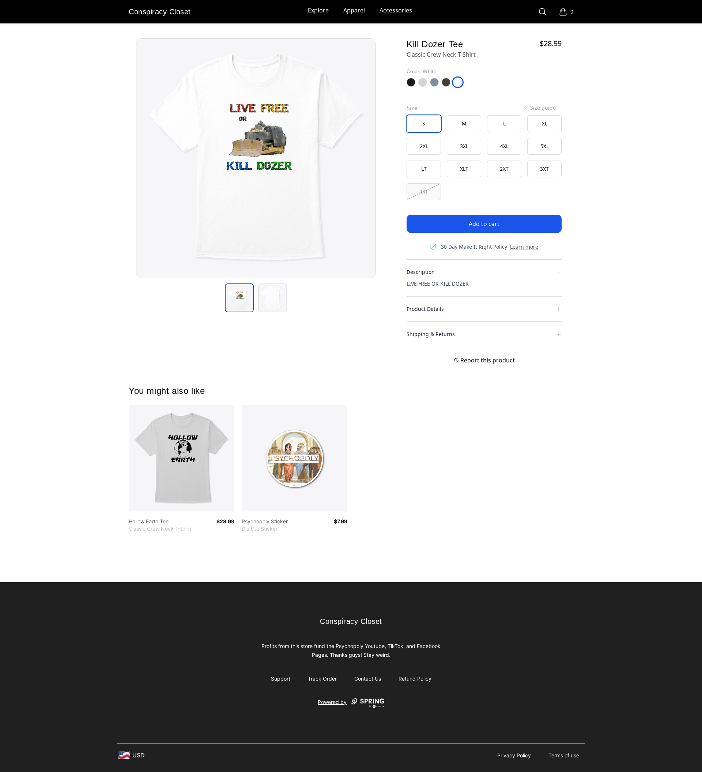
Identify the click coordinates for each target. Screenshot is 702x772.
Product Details (425, 308)
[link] (181, 459)
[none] (538, 108)
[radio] (424, 123)
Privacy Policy (514, 755)
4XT (423, 191)
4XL (504, 146)
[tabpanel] (256, 158)
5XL (544, 146)
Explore (318, 10)
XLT (464, 168)
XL (544, 123)
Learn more (524, 246)
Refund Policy (415, 678)
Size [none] (412, 108)
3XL (464, 146)
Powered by (332, 702)
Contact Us (367, 678)
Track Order (322, 678)
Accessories (396, 10)
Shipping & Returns (431, 334)
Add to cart (484, 224)
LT (424, 168)
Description (421, 271)
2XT (504, 168)
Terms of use (563, 755)
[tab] (239, 298)
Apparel (354, 10)
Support (280, 678)
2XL (424, 146)
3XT (544, 168)
